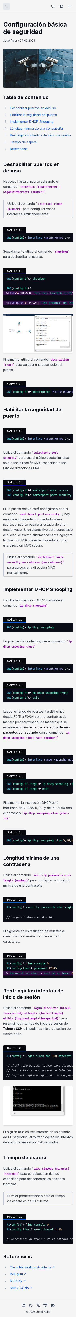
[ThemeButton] (61, 6)
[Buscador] (53, 6)
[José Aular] (6, 6)
